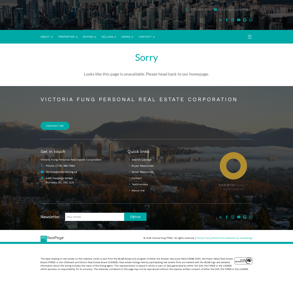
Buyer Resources (143, 165)
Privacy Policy (204, 238)
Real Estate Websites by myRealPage (232, 238)
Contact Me (55, 125)
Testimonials (140, 184)
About (45, 36)
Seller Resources (143, 171)
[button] (220, 20)
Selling (107, 36)
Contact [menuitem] (145, 36)
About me (138, 190)
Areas (125, 36)
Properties (66, 36)
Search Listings (142, 159)
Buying (88, 36)
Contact (137, 178)
